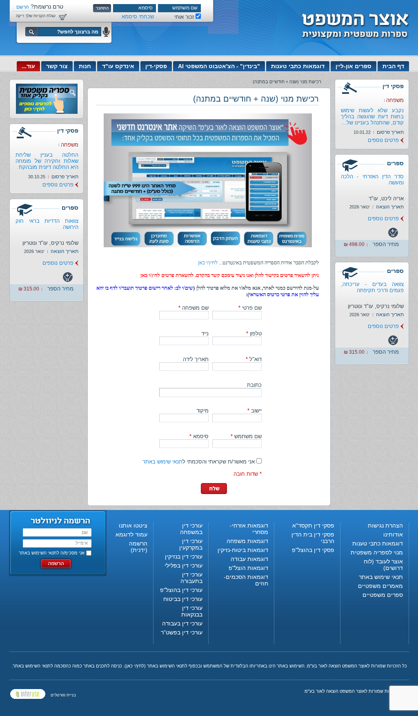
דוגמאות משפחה (247, 541)
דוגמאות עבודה (249, 559)
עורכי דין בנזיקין (183, 556)
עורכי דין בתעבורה (191, 577)
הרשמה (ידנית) (138, 546)
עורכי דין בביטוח (182, 599)
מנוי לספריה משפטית (377, 552)
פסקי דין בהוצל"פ (313, 550)
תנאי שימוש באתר (162, 462)
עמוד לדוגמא (131, 534)
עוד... (28, 66)
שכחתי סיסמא (138, 16)
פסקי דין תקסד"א (313, 525)
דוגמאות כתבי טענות (298, 66)
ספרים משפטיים (382, 595)
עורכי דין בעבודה (182, 623)
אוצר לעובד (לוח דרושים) (383, 564)
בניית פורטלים (63, 695)
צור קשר (57, 66)
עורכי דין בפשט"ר (181, 632)
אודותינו (393, 534)
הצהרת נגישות (385, 525)
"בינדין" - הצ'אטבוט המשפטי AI (219, 66)
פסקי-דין (156, 66)
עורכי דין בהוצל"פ (181, 590)
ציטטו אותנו (133, 525)
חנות (85, 66)
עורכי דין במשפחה (191, 528)
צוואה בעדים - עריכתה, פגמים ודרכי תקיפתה (372, 287)
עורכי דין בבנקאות (191, 611)
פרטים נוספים (383, 140)
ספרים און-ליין (353, 66)
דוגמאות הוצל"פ (248, 568)
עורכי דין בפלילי (183, 565)
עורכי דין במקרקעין (190, 544)
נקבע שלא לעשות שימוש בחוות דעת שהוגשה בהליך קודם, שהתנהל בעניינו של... (372, 116)
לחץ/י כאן (208, 262)
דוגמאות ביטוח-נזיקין (243, 550)
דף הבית (393, 66)
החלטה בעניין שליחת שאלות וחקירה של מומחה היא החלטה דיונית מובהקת (47, 161)
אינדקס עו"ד (118, 66)
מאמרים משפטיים (380, 586)
